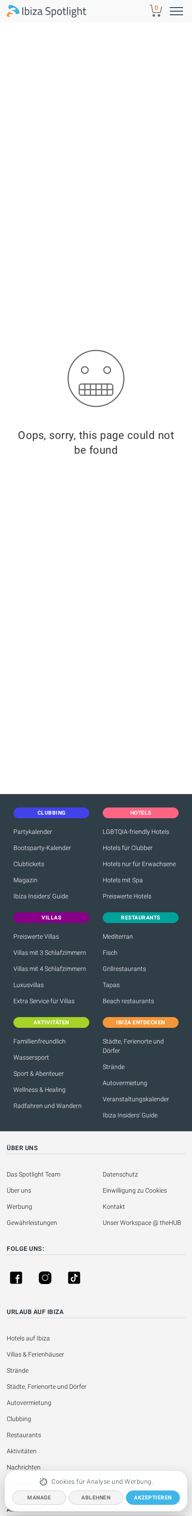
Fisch (110, 952)
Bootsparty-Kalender (42, 847)
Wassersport (31, 1057)
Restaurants (24, 1435)
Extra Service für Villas (44, 1001)
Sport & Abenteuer (38, 1073)
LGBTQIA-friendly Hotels (136, 831)
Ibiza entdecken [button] (140, 1022)
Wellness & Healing (39, 1089)
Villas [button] (51, 918)
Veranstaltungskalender (136, 1099)
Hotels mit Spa (123, 880)
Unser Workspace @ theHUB (142, 1222)
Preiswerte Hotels (127, 896)
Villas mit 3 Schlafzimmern (49, 952)
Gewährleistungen (32, 1222)
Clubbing (19, 1418)
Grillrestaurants (124, 968)
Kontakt (114, 1206)
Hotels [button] (140, 813)
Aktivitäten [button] (51, 1022)
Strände (114, 1066)
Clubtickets (28, 864)
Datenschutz (120, 1174)
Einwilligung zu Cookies (135, 1190)
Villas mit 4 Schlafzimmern (49, 968)
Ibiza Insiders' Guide (40, 896)
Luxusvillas (28, 984)
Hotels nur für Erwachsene (139, 864)
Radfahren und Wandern (47, 1105)
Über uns (19, 1190)
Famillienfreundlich (39, 1041)
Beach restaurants (128, 1001)
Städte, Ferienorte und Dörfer (133, 1046)
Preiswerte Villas (36, 936)
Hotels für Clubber (128, 847)
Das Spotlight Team (33, 1174)
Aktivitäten (22, 1451)
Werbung (19, 1206)
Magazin (25, 880)
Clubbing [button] (52, 813)
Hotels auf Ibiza (28, 1338)
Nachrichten (24, 1467)
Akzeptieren (153, 1498)
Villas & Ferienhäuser (35, 1354)
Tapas (111, 984)
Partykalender (32, 831)
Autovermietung (125, 1083)
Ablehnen (95, 1498)
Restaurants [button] (140, 918)
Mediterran (118, 936)
